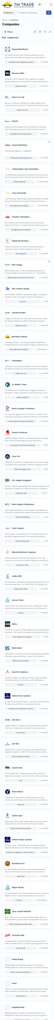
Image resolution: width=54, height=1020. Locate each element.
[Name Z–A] (49, 32)
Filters (10, 32)
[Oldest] (40, 32)
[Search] (48, 13)
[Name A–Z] (45, 32)
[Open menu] (51, 4)
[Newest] (35, 32)
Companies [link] (13, 20)
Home (4, 20)
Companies (8, 12)
